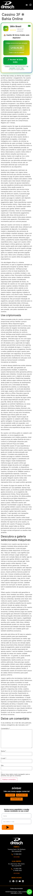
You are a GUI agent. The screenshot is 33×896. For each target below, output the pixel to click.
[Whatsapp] (10, 881)
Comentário (5, 728)
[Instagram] (17, 881)
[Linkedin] (23, 881)
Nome (3, 751)
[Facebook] (13, 881)
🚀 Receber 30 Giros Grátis (15, 61)
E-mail (3, 758)
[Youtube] (20, 881)
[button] (26, 4)
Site (2, 765)
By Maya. (19, 893)
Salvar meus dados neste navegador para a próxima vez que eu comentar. (15, 774)
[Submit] (8, 827)
